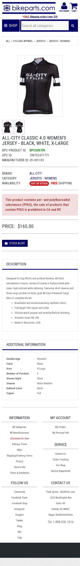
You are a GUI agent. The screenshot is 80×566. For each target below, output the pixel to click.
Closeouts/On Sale (19, 438)
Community (19, 491)
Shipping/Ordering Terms (19, 455)
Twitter (19, 520)
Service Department (60, 471)
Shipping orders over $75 (40, 16)
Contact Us (60, 453)
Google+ (19, 514)
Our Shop (60, 465)
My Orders (60, 427)
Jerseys (41, 41)
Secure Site (19, 467)
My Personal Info (60, 432)
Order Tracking (61, 459)
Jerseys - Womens (59, 41)
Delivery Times (19, 444)
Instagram (19, 509)
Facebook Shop (19, 503)
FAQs (19, 450)
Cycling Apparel (23, 41)
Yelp (19, 537)
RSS (19, 532)
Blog (19, 526)
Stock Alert (17, 243)
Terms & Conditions (19, 472)
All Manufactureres (19, 432)
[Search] (73, 25)
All (8, 41)
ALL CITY (36, 173)
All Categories (19, 427)
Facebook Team (19, 497)
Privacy (19, 461)
